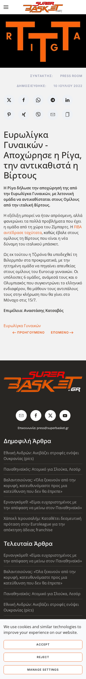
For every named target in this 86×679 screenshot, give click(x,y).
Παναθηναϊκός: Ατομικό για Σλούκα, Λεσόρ (42, 469)
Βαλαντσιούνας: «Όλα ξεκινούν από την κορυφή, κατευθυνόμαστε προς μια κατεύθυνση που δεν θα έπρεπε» (40, 485)
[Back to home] (43, 7)
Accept (43, 644)
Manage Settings (43, 669)
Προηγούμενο (31, 332)
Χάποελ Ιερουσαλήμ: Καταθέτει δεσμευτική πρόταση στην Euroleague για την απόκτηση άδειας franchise (42, 524)
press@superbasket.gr (53, 428)
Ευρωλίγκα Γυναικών (22, 325)
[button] (6, 7)
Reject (43, 657)
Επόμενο (60, 332)
